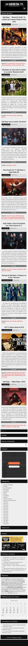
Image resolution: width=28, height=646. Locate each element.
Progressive (15, 588)
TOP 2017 (5, 509)
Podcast (5, 497)
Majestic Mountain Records (9, 585)
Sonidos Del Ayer (7, 498)
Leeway (19, 637)
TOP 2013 (5, 503)
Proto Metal (16, 218)
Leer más (13, 60)
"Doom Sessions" (11, 215)
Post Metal (9, 588)
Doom (22, 215)
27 (14, 612)
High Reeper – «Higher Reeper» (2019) (14, 381)
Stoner (10, 593)
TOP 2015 (5, 506)
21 (17, 610)
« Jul (2, 615)
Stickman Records (4, 593)
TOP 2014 (5, 505)
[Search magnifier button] (26, 445)
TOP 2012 (5, 502)
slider (23, 65)
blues (19, 579)
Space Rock (15, 591)
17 (3, 610)
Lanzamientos (18, 584)
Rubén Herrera (15, 24)
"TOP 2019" (22, 372)
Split (24, 218)
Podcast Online (4, 588)
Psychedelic (4, 590)
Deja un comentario (6, 26)
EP (5, 582)
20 (14, 610)
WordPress (14, 637)
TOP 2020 (5, 512)
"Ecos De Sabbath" (13, 578)
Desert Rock (15, 581)
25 (6, 612)
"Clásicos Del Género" (5, 578)
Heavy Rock (20, 583)
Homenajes (6, 491)
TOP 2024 (5, 519)
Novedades (6, 495)
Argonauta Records (14, 579)
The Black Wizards (18, 375)
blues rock (7, 581)
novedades (18, 65)
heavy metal (15, 63)
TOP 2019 (5, 511)
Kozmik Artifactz (11, 584)
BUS (10, 374)
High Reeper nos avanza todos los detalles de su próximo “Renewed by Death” (14, 70)
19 (10, 610)
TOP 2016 (5, 508)
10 (3, 609)
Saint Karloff (5, 375)
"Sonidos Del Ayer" (20, 578)
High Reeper (8, 65)
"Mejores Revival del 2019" (13, 372)
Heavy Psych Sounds (11, 115)
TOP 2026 (5, 522)
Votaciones (6, 523)
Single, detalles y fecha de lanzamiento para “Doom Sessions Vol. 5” (14, 224)
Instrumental (4, 584)
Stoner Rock (15, 593)
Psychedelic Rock (12, 589)
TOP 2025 (5, 520)
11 (6, 609)
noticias (14, 65)
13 (14, 609)
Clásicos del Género (8, 484)
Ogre (24, 374)
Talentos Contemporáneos (9, 500)
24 (3, 612)
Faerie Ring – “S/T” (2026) (9, 557)
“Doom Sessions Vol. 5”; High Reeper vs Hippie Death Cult (14, 171)
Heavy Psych (10, 425)
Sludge (11, 591)
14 (17, 609)
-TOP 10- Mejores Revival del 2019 (14, 327)
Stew (12, 375)
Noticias (5, 494)
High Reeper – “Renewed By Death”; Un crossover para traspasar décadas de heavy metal (14, 19)
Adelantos (3, 579)
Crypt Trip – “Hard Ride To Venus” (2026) (13, 559)
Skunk (9, 375)
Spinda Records (22, 591)
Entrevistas (6, 489)
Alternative (17, 215)
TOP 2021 (5, 514)
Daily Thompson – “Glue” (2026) (11, 565)
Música (5, 492)
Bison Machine (5, 374)
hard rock (13, 582)
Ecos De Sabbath (7, 488)
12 (10, 609)
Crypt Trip (13, 374)
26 (10, 612)
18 (6, 610)
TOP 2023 (5, 517)
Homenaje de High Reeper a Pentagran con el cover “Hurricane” (14, 276)
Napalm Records (16, 585)
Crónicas (5, 486)
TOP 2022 (5, 516)
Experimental (8, 582)
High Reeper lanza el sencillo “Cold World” (14, 121)
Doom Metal (9, 63)
